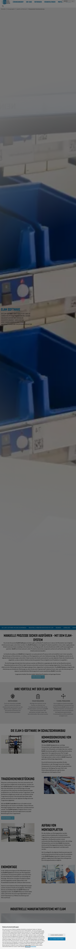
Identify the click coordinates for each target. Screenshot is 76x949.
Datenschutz (33, 946)
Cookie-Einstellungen (57, 935)
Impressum (27, 946)
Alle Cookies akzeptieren (56, 938)
